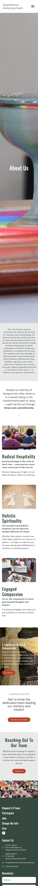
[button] (3, 833)
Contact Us (8, 840)
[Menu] (32, 6)
